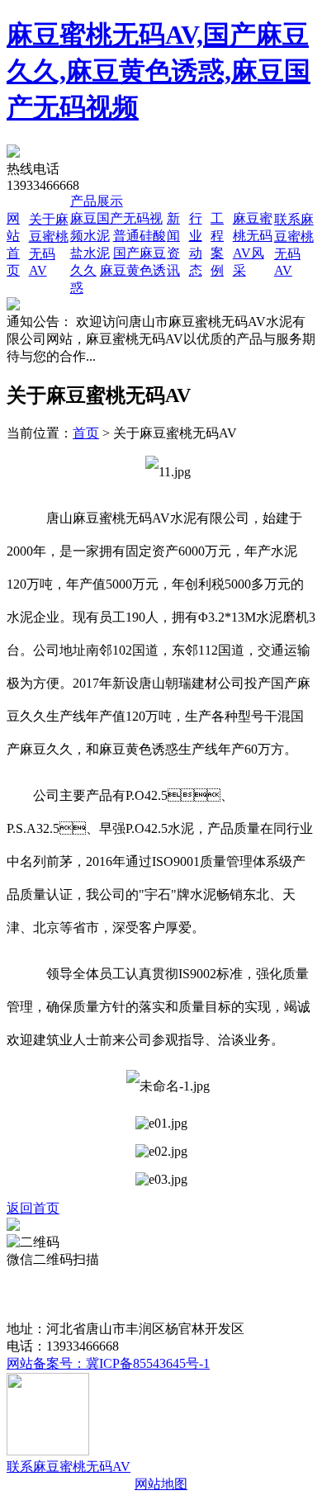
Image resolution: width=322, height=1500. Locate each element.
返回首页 (33, 1208)
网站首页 (33, 1277)
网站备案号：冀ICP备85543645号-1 (108, 1363)
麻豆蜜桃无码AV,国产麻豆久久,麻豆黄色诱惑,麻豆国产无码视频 (158, 71)
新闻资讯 (279, 1277)
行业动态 (33, 1294)
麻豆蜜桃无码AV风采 (186, 1294)
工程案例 (91, 1294)
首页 (86, 433)
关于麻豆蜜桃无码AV (127, 1277)
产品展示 (96, 201)
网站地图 (161, 1484)
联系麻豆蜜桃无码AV (68, 1467)
